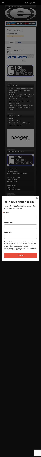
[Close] (37, 198)
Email (6, 213)
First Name (8, 222)
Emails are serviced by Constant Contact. (20, 248)
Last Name (8, 232)
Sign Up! (20, 255)
